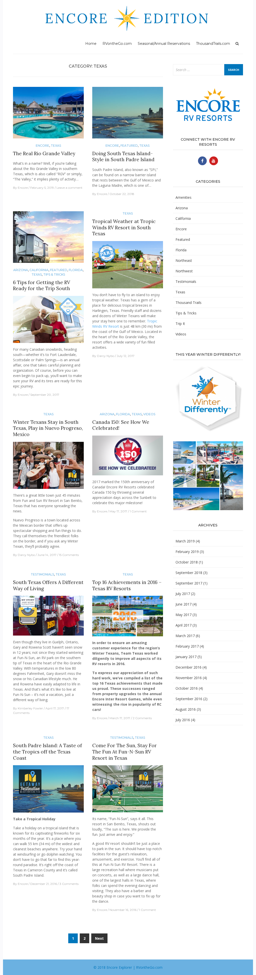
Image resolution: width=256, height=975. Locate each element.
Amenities (184, 197)
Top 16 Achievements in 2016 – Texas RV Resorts (127, 585)
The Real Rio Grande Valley (44, 153)
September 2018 (189, 572)
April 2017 (184, 625)
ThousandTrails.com (213, 43)
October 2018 (187, 562)
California (39, 270)
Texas (56, 145)
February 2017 (187, 646)
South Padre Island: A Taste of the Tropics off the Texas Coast (47, 751)
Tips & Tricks (54, 274)
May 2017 (184, 614)
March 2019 (185, 541)
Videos (149, 414)
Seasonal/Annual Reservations (164, 43)
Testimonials (42, 574)
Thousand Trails (189, 302)
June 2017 (184, 604)
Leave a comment (69, 187)
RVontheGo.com (117, 43)
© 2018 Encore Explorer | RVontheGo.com (128, 967)
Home (90, 43)
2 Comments (142, 718)
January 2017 (186, 656)
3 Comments (69, 884)
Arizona (20, 270)
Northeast (184, 260)
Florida (76, 270)
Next (99, 938)
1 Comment (138, 511)
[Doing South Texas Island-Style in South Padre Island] (127, 114)
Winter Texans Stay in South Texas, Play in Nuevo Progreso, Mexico (48, 428)
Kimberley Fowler (30, 708)
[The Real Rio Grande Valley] (48, 114)
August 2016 (186, 709)
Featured (129, 145)
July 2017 (183, 593)
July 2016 (183, 719)
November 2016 (189, 677)
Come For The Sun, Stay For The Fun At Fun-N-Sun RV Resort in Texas (124, 751)
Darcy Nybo (105, 356)
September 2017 (189, 583)
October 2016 (187, 688)
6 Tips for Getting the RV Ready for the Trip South (41, 285)
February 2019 (187, 551)
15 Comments (69, 555)
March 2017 (185, 635)
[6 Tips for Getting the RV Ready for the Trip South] (48, 239)
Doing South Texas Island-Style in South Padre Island (123, 156)
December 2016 (189, 667)
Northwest (184, 271)
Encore (42, 145)
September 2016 (189, 698)
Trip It (180, 323)
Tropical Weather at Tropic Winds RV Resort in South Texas (124, 227)
